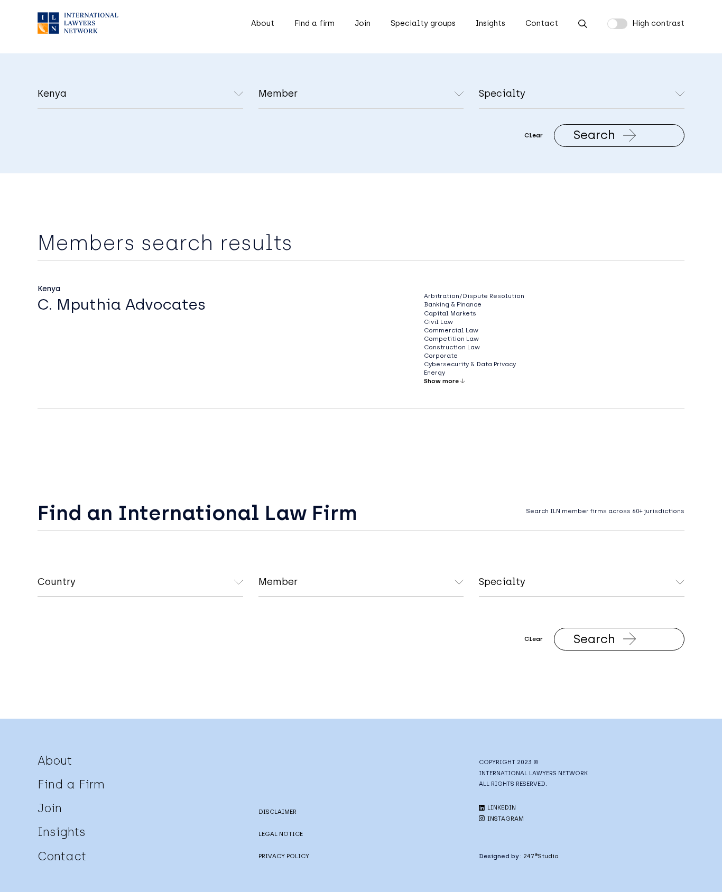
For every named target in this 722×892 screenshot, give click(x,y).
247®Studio (541, 856)
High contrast (658, 23)
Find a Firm (71, 784)
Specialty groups (423, 23)
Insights (490, 23)
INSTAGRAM (505, 818)
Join (363, 23)
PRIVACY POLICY (283, 856)
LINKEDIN (501, 807)
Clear (533, 135)
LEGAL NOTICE (280, 834)
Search (594, 134)
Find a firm (314, 23)
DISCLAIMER (277, 811)
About (262, 23)
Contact (541, 23)
